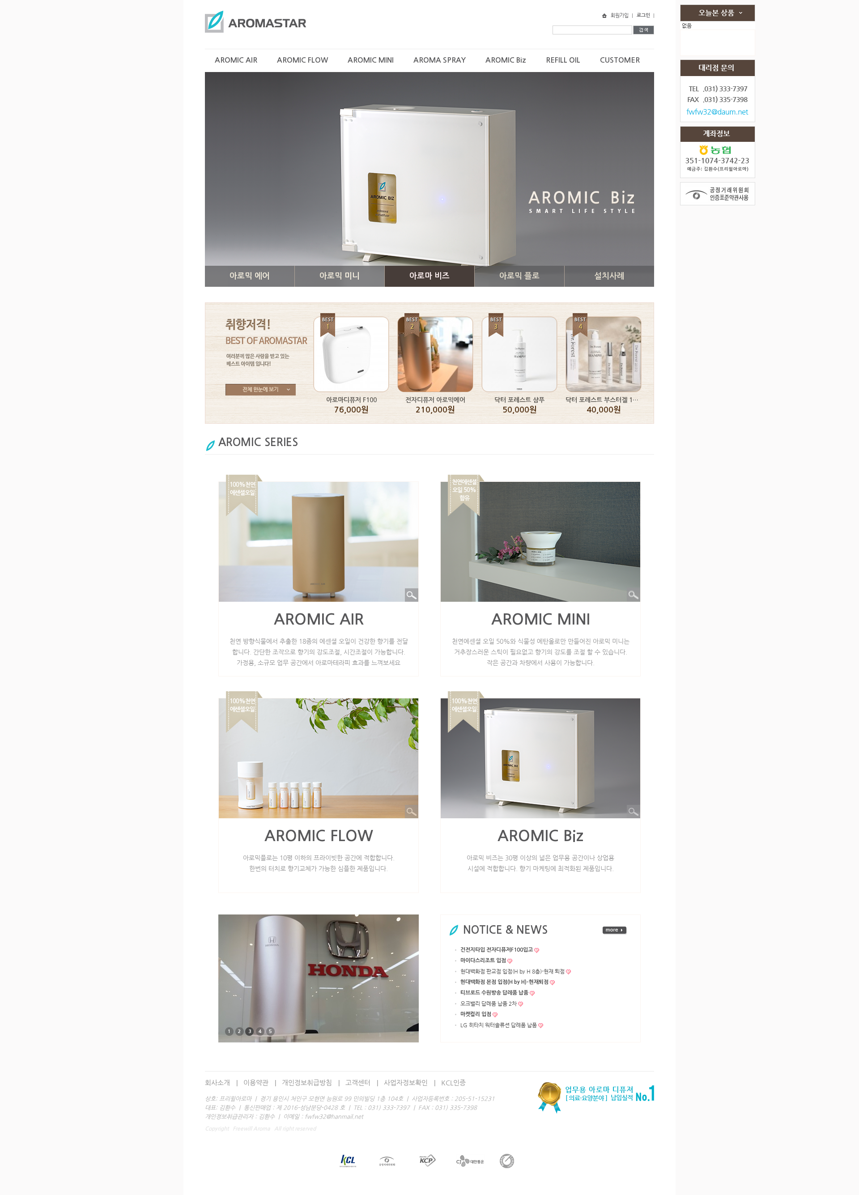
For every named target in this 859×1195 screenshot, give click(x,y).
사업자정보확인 (406, 1082)
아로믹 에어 (250, 276)
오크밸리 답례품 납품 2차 (488, 1003)
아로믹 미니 (339, 276)
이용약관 (255, 1082)
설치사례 (609, 276)
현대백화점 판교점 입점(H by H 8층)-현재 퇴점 (512, 971)
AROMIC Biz (505, 60)
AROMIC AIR (236, 60)
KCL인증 (453, 1082)
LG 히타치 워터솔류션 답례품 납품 (498, 1025)
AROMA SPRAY (439, 60)
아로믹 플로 (519, 276)
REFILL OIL (563, 60)
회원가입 (620, 15)
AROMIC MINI (371, 60)
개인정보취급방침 (307, 1082)
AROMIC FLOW (302, 60)
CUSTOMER (620, 60)
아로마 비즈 (429, 276)
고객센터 (357, 1082)
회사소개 (217, 1082)
